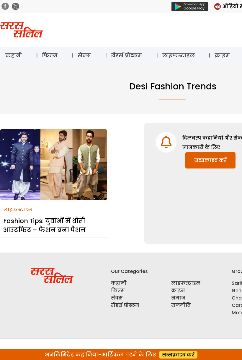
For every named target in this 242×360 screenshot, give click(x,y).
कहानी (13, 55)
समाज (178, 297)
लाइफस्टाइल (178, 55)
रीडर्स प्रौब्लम (126, 55)
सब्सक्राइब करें (210, 160)
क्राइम (222, 55)
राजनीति (181, 305)
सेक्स (84, 55)
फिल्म (50, 55)
